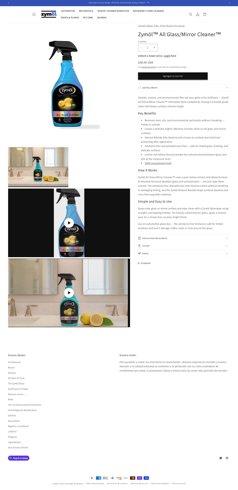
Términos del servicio (139, 483)
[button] (34, 14)
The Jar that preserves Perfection (24, 404)
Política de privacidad (95, 483)
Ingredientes (14, 442)
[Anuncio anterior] (9, 3)
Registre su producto (18, 426)
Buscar (11, 367)
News (10, 399)
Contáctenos (14, 362)
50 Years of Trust (16, 378)
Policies (12, 372)
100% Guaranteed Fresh (158, 163)
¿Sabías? (12, 431)
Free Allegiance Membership (22, 410)
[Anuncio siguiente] (229, 3)
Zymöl (61, 483)
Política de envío (179, 483)
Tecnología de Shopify (73, 483)
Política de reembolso (160, 483)
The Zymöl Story (16, 383)
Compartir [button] (146, 263)
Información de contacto (117, 483)
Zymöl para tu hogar (18, 388)
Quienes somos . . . (17, 394)
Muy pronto (14, 420)
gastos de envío (148, 67)
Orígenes (12, 436)
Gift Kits (12, 415)
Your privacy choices (18, 447)
